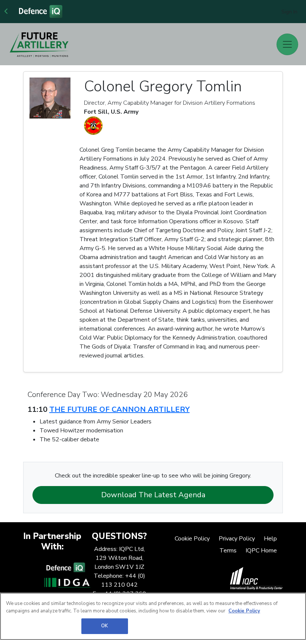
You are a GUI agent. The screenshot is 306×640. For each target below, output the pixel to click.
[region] (153, 616)
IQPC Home (261, 550)
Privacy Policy (237, 539)
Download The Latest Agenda (153, 495)
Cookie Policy (192, 539)
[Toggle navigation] (287, 44)
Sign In (289, 11)
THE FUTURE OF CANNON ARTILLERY (119, 409)
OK (104, 625)
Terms (228, 550)
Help (270, 539)
